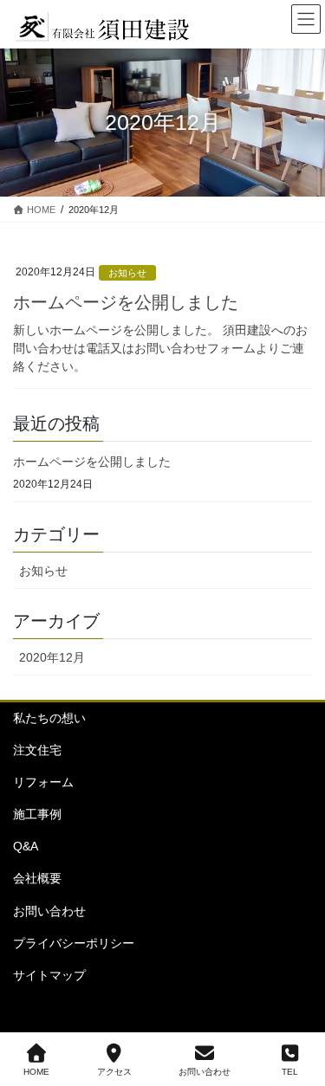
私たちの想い (49, 718)
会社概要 (37, 878)
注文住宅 (37, 750)
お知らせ (43, 571)
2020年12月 (52, 657)
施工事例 (37, 814)
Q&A (25, 846)
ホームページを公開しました (92, 462)
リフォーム (43, 782)
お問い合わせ (49, 911)
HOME (36, 1071)
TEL (290, 1071)
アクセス (114, 1071)
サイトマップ (49, 975)
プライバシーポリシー (73, 943)
